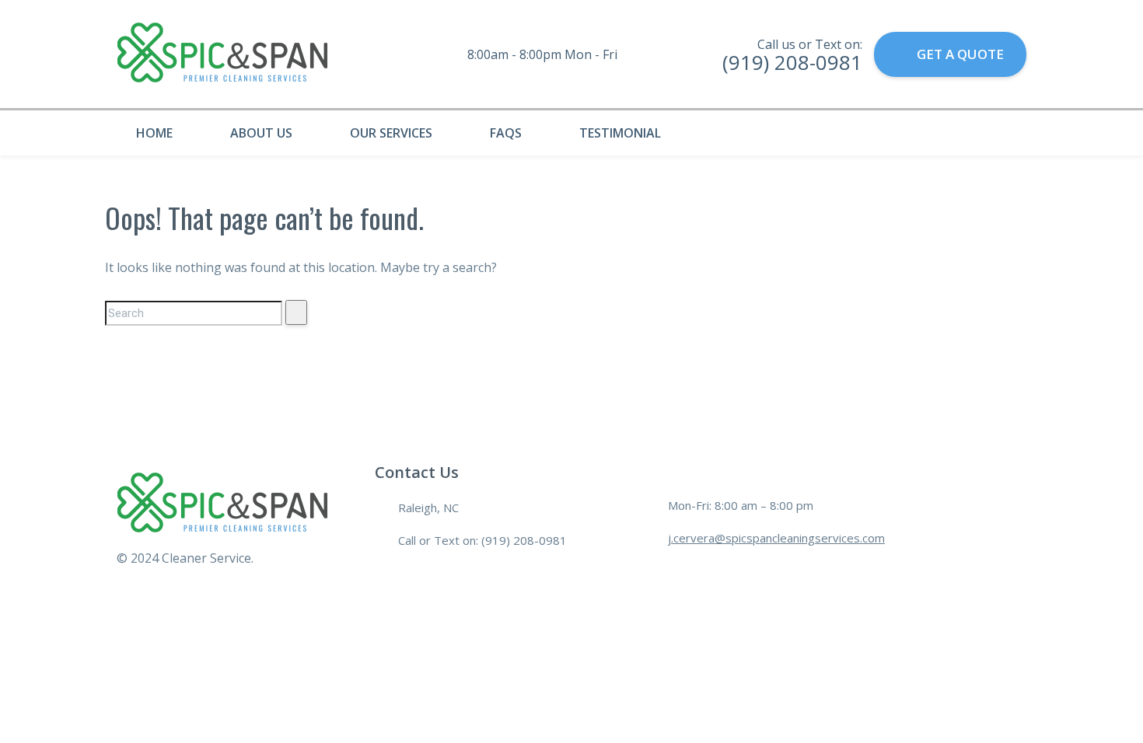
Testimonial (620, 132)
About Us (261, 132)
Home (154, 132)
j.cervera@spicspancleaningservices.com (776, 538)
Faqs (506, 132)
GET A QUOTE (960, 54)
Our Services (391, 132)
